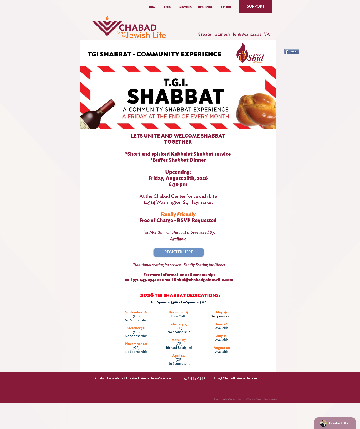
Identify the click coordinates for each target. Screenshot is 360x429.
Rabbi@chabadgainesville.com (203, 280)
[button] (168, 7)
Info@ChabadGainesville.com (235, 378)
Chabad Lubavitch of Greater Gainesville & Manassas (133, 378)
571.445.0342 (194, 378)
